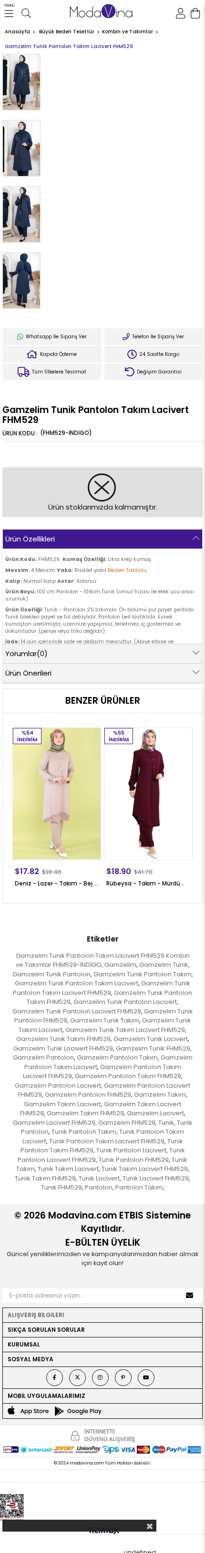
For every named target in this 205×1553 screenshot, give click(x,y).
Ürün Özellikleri (30, 539)
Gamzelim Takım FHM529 (85, 1113)
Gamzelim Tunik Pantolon (51, 974)
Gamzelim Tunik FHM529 (153, 1048)
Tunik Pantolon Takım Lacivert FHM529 (106, 1141)
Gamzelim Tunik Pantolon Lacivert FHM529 (76, 1011)
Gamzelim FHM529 (126, 1122)
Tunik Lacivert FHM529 (156, 1178)
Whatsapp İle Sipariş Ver (55, 336)
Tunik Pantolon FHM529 (134, 1159)
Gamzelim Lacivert (155, 1113)
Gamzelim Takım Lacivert (62, 1104)
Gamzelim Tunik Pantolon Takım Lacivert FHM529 (101, 988)
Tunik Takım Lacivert (68, 1168)
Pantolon (99, 1187)
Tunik (166, 1122)
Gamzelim (120, 964)
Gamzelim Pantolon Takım (117, 1057)
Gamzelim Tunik (163, 964)
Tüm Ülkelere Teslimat (58, 371)
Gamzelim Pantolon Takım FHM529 (128, 1076)
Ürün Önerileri (28, 673)
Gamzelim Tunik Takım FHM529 (63, 1038)
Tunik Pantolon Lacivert (131, 1150)
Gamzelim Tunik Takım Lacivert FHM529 (125, 1029)
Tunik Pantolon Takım (83, 1131)
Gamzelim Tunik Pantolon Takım (142, 974)
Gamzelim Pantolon (43, 1057)
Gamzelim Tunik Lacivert (150, 1038)
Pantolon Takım (139, 1187)
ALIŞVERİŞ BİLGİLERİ (36, 1315)
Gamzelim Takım (160, 1094)
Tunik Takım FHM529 (45, 1178)
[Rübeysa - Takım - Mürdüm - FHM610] (148, 793)
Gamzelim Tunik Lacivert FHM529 (63, 1048)
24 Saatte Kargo (158, 354)
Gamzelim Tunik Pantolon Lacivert (125, 1001)
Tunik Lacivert (99, 1178)
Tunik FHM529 (61, 1187)
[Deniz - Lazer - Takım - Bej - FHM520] (57, 793)
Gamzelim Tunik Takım (104, 1020)
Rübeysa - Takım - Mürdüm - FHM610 (148, 883)
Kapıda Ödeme (58, 354)
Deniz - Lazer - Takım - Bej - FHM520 (57, 883)
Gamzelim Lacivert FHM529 (54, 1122)
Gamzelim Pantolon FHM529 (88, 1094)
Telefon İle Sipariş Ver (157, 336)
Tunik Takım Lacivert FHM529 (145, 1168)
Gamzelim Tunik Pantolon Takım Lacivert (76, 983)
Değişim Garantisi (158, 371)
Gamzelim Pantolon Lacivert (58, 1085)
